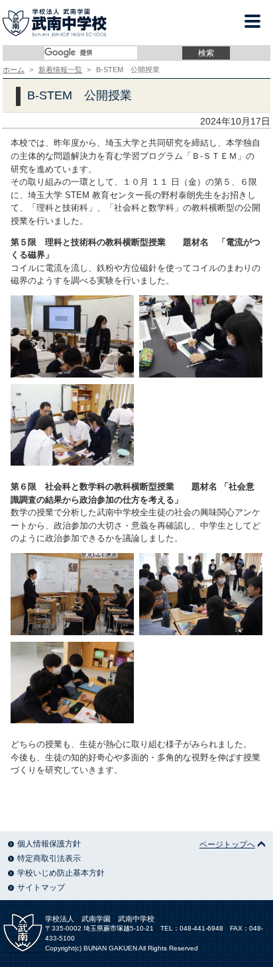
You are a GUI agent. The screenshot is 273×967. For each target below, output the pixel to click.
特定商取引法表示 (49, 858)
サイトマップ (41, 887)
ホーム (14, 70)
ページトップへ (227, 844)
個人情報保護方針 (49, 843)
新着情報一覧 (60, 70)
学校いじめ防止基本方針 (61, 873)
